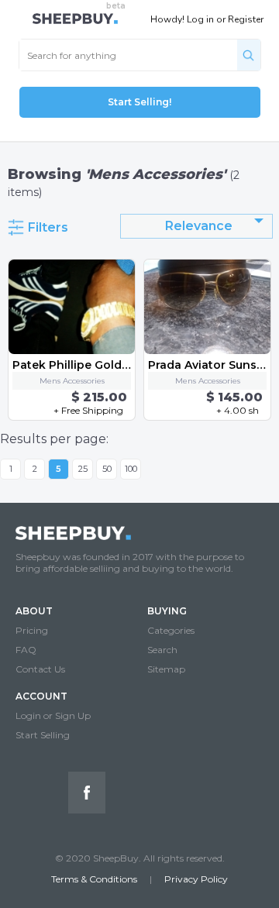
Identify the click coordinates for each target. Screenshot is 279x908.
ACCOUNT (41, 696)
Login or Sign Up (53, 715)
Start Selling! (139, 102)
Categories (171, 630)
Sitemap (166, 669)
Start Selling (43, 735)
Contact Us (40, 669)
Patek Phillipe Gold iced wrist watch (116, 365)
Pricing (32, 630)
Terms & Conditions (94, 879)
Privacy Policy (196, 879)
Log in (200, 19)
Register (246, 19)
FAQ (26, 649)
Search (162, 649)
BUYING (167, 611)
